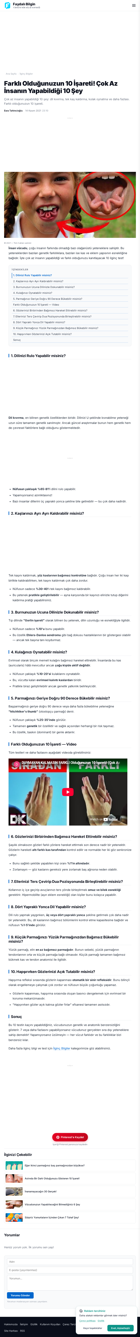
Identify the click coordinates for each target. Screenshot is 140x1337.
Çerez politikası (87, 1320)
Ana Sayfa (11, 73)
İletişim (24, 1324)
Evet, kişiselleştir (120, 1328)
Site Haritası (11, 1330)
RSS (22, 1330)
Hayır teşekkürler (92, 1328)
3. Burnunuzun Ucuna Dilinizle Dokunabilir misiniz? (44, 287)
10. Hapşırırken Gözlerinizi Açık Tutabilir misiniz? (42, 334)
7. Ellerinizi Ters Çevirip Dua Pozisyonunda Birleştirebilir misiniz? (52, 316)
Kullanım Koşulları (50, 1324)
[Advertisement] (70, 38)
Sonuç (17, 339)
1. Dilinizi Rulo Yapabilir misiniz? (32, 275)
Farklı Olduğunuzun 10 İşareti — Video (36, 304)
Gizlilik (34, 1324)
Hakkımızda (11, 1324)
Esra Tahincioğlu (13, 110)
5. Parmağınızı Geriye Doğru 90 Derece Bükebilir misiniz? (47, 298)
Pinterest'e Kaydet (72, 1137)
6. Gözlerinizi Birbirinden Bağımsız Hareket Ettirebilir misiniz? (50, 310)
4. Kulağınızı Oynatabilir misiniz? (32, 292)
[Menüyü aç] (133, 5)
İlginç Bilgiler (26, 73)
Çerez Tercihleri (71, 1324)
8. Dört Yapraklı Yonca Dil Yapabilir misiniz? (39, 322)
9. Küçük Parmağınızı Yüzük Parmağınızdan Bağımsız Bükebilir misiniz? (55, 328)
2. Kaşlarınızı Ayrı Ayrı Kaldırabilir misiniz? (38, 281)
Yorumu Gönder (20, 1295)
